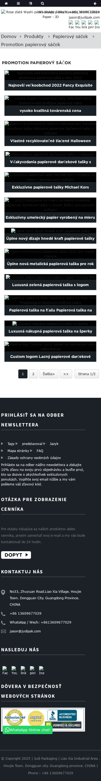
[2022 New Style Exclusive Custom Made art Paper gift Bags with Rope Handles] (50, 205)
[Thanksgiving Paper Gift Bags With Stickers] (50, 154)
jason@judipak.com (84, 17)
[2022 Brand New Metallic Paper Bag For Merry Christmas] (50, 254)
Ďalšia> (49, 374)
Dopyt (13, 555)
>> (66, 374)
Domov (8, 36)
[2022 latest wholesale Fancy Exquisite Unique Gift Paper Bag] (50, 75)
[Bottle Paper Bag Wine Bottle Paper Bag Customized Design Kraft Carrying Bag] (50, 300)
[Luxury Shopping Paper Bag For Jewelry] (50, 323)
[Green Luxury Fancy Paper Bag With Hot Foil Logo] (50, 277)
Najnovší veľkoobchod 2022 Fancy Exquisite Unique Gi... (50, 90)
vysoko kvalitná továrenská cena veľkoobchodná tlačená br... (50, 115)
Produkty (33, 36)
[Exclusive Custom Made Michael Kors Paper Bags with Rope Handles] (50, 177)
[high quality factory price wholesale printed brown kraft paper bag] (50, 100)
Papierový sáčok (70, 36)
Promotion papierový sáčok (30, 44)
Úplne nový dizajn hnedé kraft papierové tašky (50, 238)
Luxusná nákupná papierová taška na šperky (50, 331)
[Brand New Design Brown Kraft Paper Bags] (50, 231)
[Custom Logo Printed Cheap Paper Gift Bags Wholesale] (50, 346)
